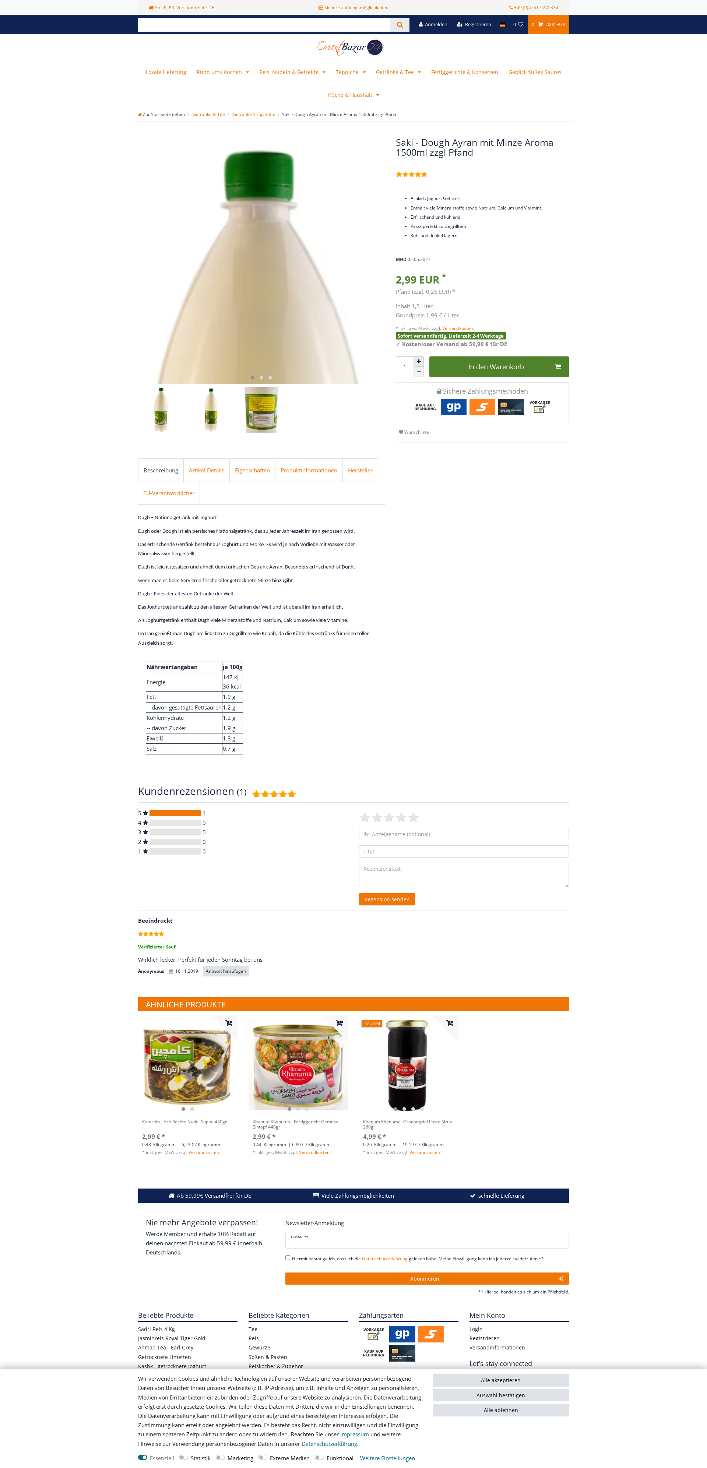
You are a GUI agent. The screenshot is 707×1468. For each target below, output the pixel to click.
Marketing (240, 1458)
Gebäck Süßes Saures (535, 71)
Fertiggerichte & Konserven (464, 71)
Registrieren (484, 1338)
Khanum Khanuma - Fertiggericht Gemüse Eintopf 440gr (295, 1124)
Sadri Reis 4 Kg (156, 1329)
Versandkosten (457, 328)
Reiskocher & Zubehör (276, 1366)
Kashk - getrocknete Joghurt (172, 1366)
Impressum (354, 1434)
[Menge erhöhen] (419, 361)
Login (476, 1329)
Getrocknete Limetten (164, 1356)
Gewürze (259, 1347)
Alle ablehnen (501, 1410)
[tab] (161, 470)
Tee (253, 1329)
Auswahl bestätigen (500, 1395)
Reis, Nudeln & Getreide (289, 71)
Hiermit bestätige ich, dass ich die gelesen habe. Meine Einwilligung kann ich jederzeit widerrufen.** (418, 1259)
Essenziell (162, 1458)
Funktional (340, 1458)
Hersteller (360, 470)
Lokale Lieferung (166, 71)
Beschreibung (161, 470)
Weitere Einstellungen (387, 1458)
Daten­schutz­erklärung (329, 1444)
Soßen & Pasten (268, 1356)
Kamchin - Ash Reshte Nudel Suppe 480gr (184, 1122)
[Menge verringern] (419, 372)
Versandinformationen (497, 1347)
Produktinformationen (309, 470)
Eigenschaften (252, 470)
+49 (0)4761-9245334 (536, 7)
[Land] (502, 24)
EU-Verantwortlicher (168, 493)
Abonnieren (424, 1278)
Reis (254, 1338)
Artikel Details (206, 470)
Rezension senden (387, 899)
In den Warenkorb (496, 366)
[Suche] (399, 25)
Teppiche (348, 71)
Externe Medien (290, 1458)
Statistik (201, 1458)
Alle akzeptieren (501, 1380)
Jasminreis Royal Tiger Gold (171, 1338)
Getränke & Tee (395, 71)
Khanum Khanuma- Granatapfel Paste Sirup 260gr (407, 1124)
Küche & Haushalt (351, 94)
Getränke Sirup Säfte (253, 114)
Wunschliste (416, 432)
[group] (188, 1065)
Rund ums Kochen (220, 71)
